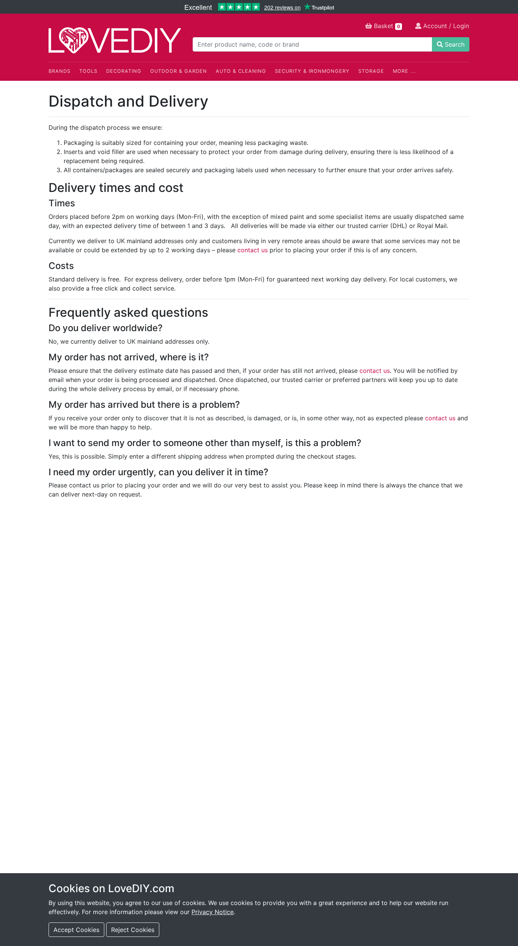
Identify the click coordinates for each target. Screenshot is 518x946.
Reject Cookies (132, 929)
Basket (386, 26)
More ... (404, 71)
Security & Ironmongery (312, 71)
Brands (60, 71)
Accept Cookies (76, 929)
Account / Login (445, 26)
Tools (88, 71)
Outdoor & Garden (178, 71)
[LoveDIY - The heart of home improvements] (115, 40)
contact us (252, 250)
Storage (371, 71)
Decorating (123, 71)
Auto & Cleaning (241, 71)
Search (454, 44)
